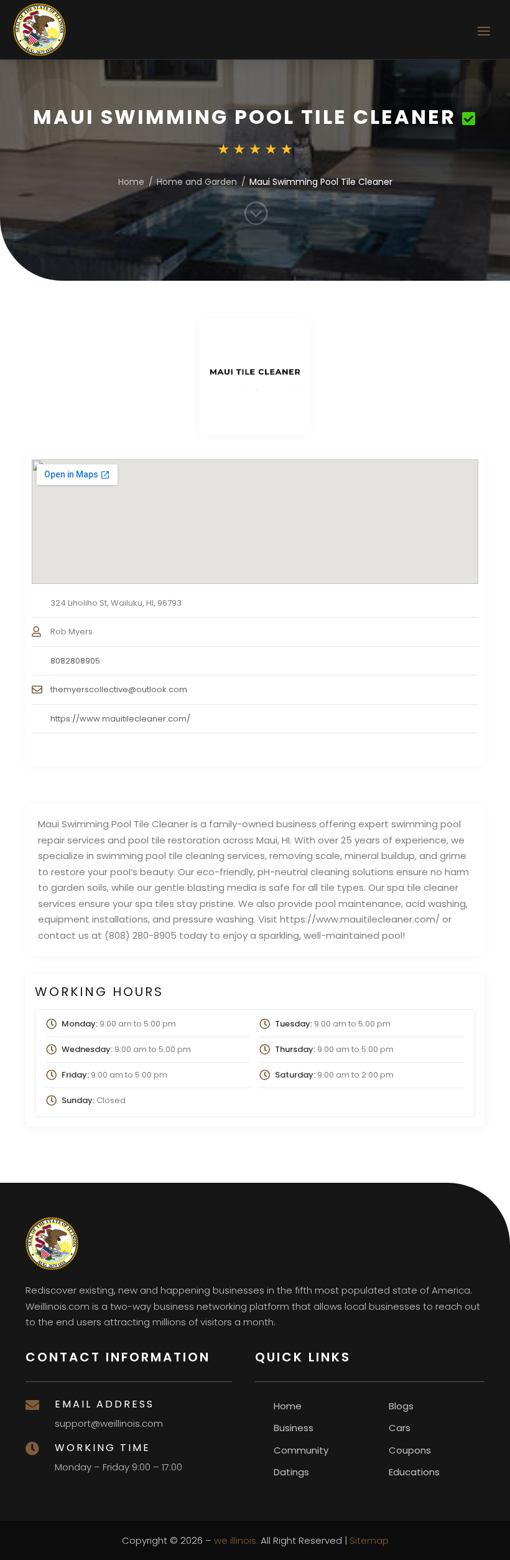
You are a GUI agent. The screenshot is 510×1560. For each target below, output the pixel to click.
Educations (414, 1471)
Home (131, 182)
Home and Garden (197, 182)
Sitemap (369, 1540)
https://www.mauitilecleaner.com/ (120, 719)
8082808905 (75, 661)
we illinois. (236, 1540)
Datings (291, 1471)
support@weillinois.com (109, 1423)
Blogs (401, 1405)
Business (293, 1427)
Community (301, 1450)
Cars (399, 1427)
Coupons (410, 1450)
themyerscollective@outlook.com (118, 689)
